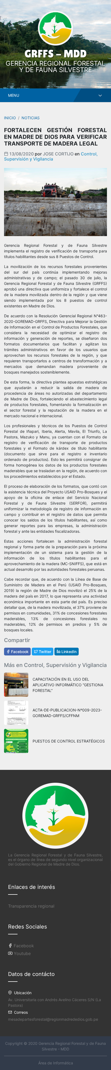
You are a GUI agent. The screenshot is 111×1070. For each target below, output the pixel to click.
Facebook (19, 651)
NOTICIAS (31, 117)
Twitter (44, 651)
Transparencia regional (31, 906)
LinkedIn (68, 651)
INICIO (10, 117)
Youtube (21, 953)
